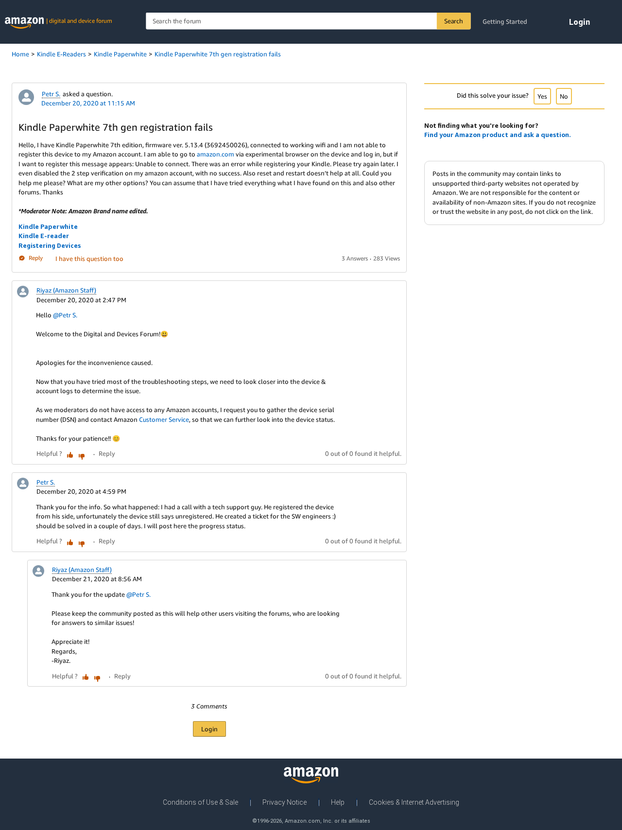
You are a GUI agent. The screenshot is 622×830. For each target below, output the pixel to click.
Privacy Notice (284, 802)
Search (453, 21)
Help (338, 802)
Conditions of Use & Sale (200, 802)
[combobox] (308, 21)
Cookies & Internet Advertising (414, 802)
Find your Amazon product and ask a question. (497, 134)
